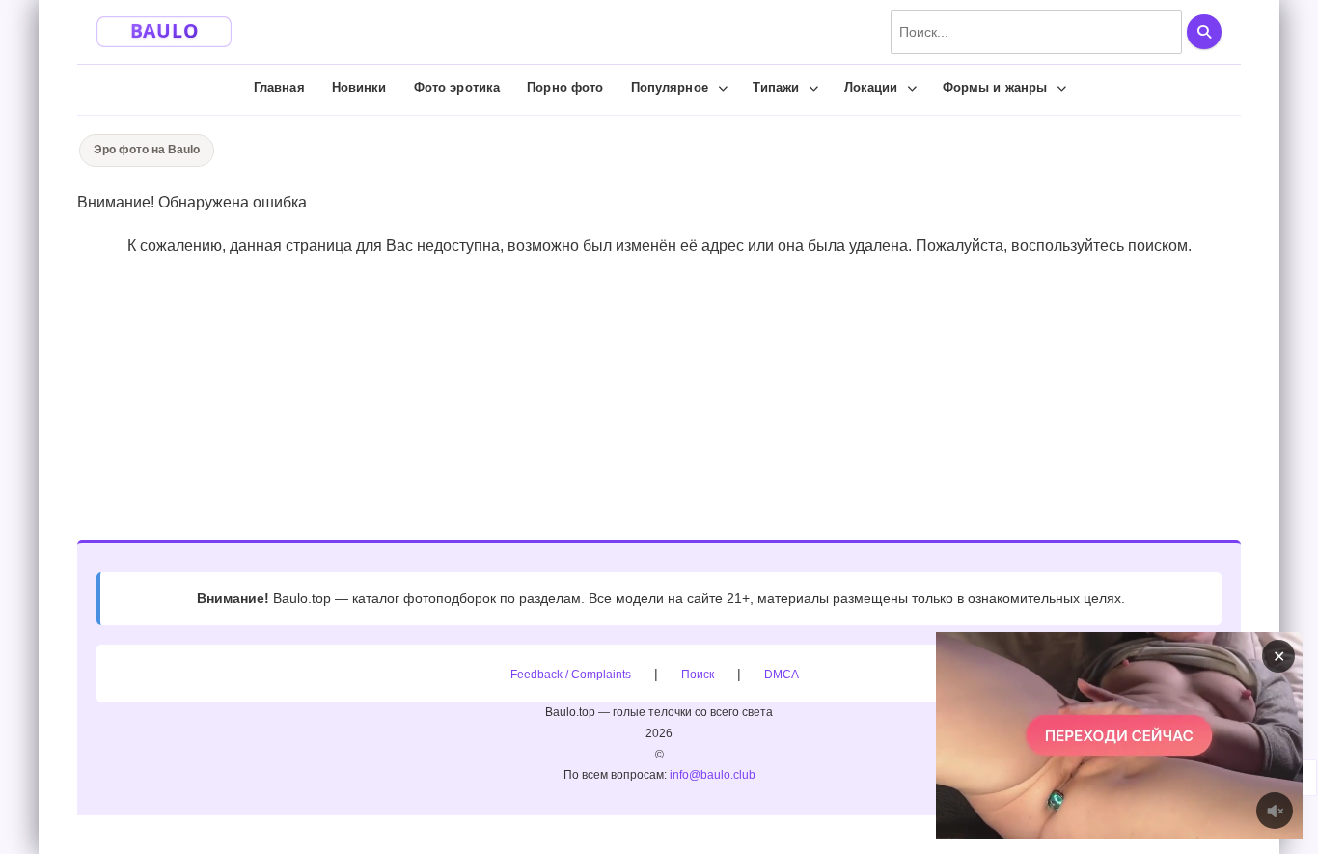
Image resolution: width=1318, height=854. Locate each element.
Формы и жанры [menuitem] (995, 87)
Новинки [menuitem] (359, 87)
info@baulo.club (712, 775)
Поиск (697, 674)
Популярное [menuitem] (669, 87)
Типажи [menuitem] (776, 87)
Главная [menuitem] (279, 87)
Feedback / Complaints (570, 674)
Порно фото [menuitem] (565, 87)
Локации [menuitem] (871, 87)
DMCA (781, 674)
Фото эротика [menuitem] (457, 87)
